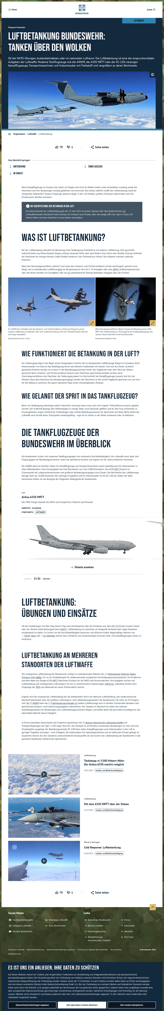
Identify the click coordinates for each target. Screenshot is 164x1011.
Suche (149, 9)
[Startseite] (9, 134)
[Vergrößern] (92, 323)
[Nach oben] (153, 907)
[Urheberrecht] (153, 75)
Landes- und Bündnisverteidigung (109, 770)
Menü (14, 9)
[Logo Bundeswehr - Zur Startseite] (82, 9)
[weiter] (159, 531)
